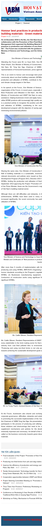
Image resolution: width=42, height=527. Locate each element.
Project (4, 36)
